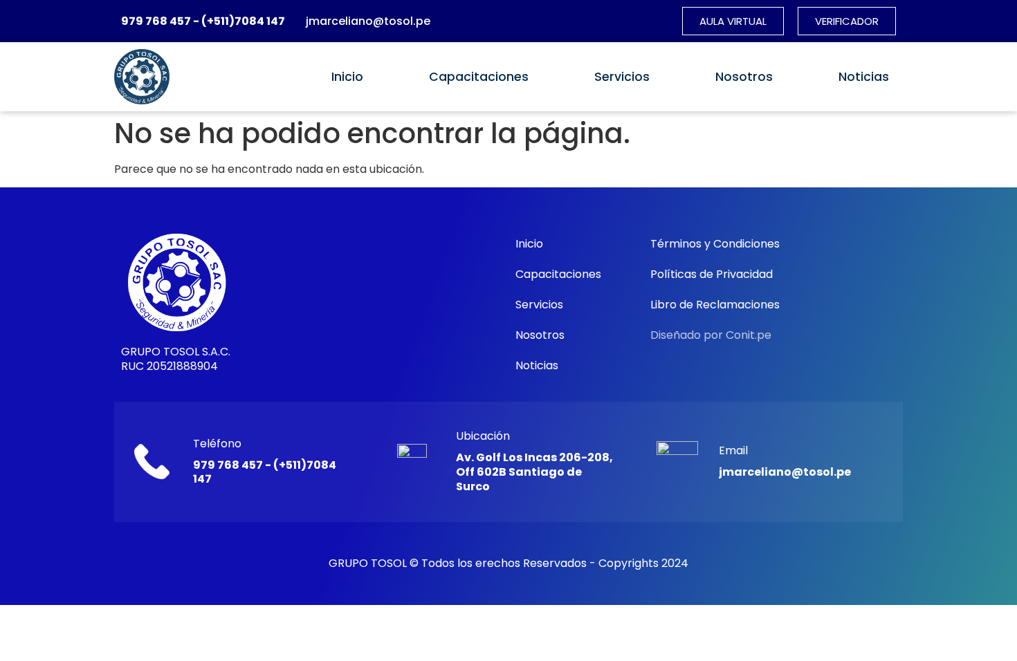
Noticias (864, 76)
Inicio (347, 76)
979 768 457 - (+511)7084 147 (203, 21)
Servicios (622, 76)
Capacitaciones (479, 76)
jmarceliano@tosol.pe (368, 21)
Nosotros (744, 76)
